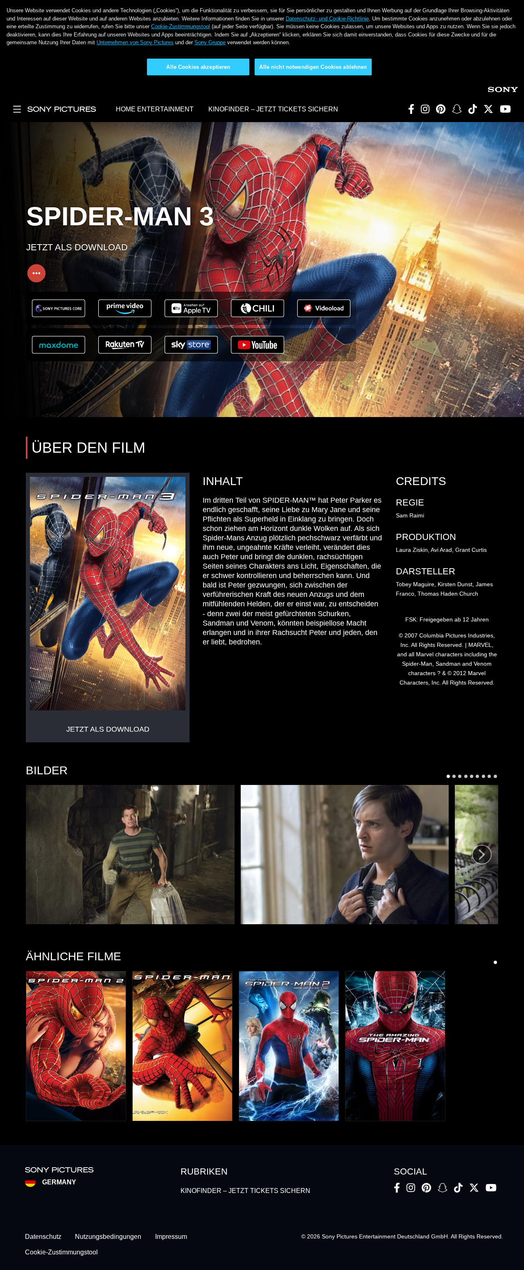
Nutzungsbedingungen (108, 1236)
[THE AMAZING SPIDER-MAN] (395, 1046)
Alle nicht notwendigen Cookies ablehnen (313, 67)
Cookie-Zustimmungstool (180, 26)
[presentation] (481, 854)
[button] (130, 854)
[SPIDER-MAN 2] (76, 1046)
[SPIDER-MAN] (182, 1046)
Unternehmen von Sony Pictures (135, 42)
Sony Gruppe (210, 42)
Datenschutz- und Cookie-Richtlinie (327, 19)
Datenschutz (43, 1236)
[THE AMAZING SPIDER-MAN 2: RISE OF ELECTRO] (289, 1046)
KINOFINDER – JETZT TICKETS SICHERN (273, 109)
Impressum (171, 1236)
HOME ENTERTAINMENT (155, 109)
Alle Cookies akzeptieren (198, 67)
